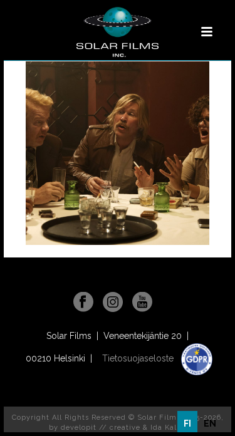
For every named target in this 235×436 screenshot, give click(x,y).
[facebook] (83, 302)
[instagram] (113, 302)
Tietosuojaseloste (139, 358)
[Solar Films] (117, 32)
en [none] (210, 423)
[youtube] (142, 302)
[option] (209, 423)
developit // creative (100, 427)
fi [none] (187, 423)
